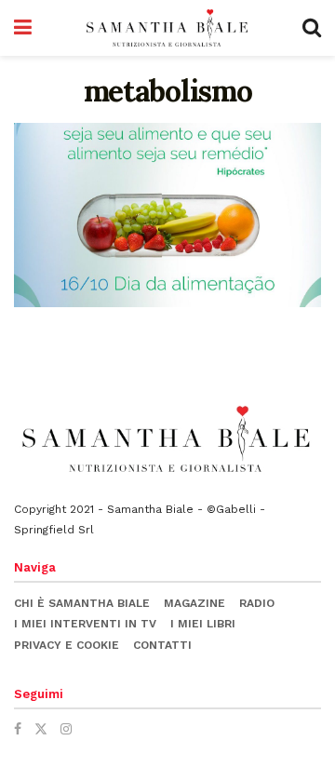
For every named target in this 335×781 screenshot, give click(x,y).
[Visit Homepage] (167, 28)
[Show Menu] (23, 28)
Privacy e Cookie (66, 645)
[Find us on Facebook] (17, 729)
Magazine (194, 603)
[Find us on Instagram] (66, 729)
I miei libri (202, 623)
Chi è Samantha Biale (82, 603)
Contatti (162, 645)
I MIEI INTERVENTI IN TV (85, 623)
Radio (257, 603)
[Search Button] (311, 28)
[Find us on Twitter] (40, 729)
